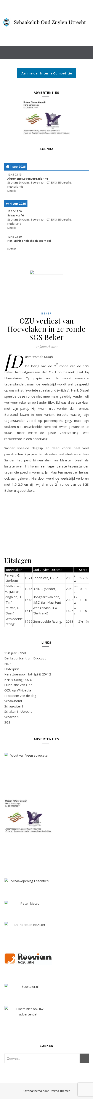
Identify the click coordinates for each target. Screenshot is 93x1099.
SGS (7, 722)
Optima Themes (60, 1091)
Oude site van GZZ (18, 685)
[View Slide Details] (46, 117)
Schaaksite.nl (13, 706)
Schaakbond (13, 701)
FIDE (7, 663)
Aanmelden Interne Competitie (46, 73)
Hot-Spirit (11, 669)
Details (11, 191)
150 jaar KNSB (15, 653)
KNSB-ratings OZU (18, 679)
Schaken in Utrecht (18, 711)
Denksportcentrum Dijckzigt (25, 658)
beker (46, 313)
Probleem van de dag (20, 695)
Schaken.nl (11, 717)
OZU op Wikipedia (17, 690)
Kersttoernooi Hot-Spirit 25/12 (27, 674)
